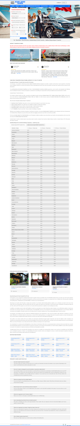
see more (19, 73)
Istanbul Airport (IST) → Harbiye (17, 344)
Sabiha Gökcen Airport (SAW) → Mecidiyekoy (32, 350)
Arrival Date (14, 31)
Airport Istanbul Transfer (26, 424)
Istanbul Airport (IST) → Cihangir (32, 339)
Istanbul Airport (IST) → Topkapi (47, 344)
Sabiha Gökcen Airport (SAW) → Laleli (17, 355)
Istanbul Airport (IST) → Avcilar (17, 339)
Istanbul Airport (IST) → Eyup (62, 339)
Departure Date (22, 31)
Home (13, 6)
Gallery (22, 6)
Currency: (59, 2)
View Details (13, 288)
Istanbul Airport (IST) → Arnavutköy (32, 344)
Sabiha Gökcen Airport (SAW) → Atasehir (62, 350)
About (17, 6)
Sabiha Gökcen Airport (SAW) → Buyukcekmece (17, 350)
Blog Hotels (44, 6)
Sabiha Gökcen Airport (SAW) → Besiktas (47, 350)
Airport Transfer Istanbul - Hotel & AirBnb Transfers (18, 2)
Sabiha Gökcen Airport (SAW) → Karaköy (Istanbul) (32, 355)
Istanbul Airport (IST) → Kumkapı (47, 339)
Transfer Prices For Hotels (33, 6)
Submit (68, 6)
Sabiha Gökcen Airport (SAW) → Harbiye (47, 355)
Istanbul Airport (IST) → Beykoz (62, 344)
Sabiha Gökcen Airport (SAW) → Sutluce (62, 355)
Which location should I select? (15, 36)
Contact (51, 6)
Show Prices (23, 38)
